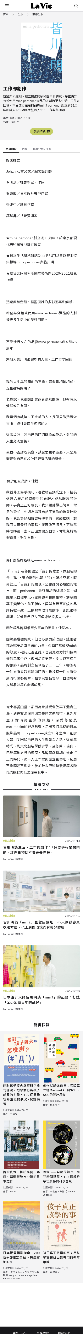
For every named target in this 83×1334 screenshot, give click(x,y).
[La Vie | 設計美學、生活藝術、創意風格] (41, 6)
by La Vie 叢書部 (13, 859)
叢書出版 (37, 14)
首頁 (5, 14)
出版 (20, 14)
